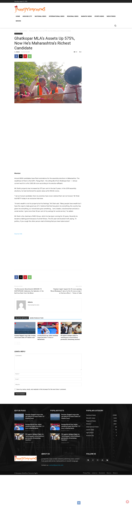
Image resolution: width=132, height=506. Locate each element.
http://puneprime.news (33, 305)
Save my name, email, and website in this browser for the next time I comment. (41, 389)
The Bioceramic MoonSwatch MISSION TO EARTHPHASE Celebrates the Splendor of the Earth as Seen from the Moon (29, 291)
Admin (18, 52)
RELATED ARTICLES (22, 318)
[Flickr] (98, 460)
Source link (18, 234)
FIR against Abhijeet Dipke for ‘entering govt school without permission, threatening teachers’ (70, 337)
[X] (21, 56)
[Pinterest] (25, 56)
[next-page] (18, 343)
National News (23, 31)
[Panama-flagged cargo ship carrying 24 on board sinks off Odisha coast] (24, 328)
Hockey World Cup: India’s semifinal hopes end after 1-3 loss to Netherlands (47, 337)
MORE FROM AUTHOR (36, 318)
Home (16, 31)
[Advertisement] (50, 125)
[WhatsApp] (30, 56)
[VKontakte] (107, 460)
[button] (115, 25)
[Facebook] (16, 56)
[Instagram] (102, 460)
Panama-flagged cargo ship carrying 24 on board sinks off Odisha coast (34, 416)
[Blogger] (88, 460)
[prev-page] (15, 343)
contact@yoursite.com (56, 465)
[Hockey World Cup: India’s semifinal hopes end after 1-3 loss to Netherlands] (48, 328)
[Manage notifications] (127, 501)
